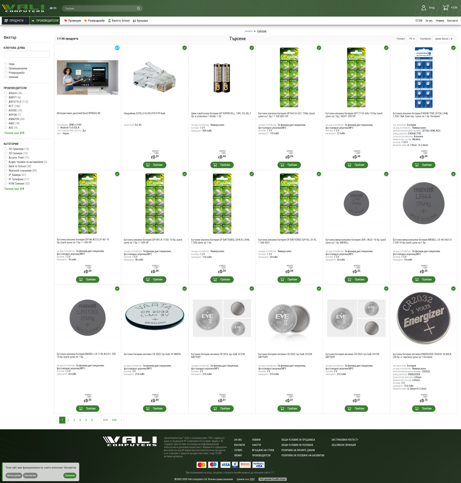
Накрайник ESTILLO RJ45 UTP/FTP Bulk (144, 113)
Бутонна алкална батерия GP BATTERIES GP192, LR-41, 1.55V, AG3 (287, 241)
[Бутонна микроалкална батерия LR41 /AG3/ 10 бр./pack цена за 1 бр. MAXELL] (356, 203)
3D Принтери (19, 149)
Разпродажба (16, 72)
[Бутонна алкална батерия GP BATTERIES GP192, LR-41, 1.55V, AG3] (289, 203)
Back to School (20, 166)
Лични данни (14, 475)
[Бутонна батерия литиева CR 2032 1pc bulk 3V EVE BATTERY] (289, 318)
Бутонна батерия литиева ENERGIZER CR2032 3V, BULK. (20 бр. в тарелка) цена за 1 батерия (422, 356)
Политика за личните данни (298, 450)
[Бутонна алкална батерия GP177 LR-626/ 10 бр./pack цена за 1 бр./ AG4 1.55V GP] (356, 77)
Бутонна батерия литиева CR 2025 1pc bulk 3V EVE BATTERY (352, 356)
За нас (429, 20)
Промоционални (18, 68)
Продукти (16, 20)
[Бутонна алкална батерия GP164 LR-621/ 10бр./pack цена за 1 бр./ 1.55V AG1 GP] (289, 77)
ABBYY (15, 97)
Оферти (256, 445)
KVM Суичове (19, 183)
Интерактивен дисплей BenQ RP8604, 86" (79, 113)
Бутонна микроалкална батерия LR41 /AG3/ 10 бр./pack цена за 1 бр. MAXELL (356, 241)
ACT (14, 106)
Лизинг (238, 455)
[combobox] (102, 8)
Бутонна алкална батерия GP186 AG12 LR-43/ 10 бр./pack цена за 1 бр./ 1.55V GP (83, 241)
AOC (13, 127)
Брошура (142, 20)
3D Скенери (18, 153)
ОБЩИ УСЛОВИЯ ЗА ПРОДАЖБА (298, 439)
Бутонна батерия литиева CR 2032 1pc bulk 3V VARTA (152, 354)
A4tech (15, 93)
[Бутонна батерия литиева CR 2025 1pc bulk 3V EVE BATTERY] (356, 318)
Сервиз (238, 450)
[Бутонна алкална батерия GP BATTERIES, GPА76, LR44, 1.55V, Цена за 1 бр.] (222, 203)
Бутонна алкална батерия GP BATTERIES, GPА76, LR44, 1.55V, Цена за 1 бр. (220, 241)
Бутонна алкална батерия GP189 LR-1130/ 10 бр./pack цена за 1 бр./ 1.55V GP (153, 241)
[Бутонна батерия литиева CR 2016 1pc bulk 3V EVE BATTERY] (222, 318)
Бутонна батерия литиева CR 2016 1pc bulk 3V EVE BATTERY (218, 356)
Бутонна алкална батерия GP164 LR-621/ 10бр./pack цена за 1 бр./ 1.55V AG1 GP (286, 115)
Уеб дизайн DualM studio (273, 479)
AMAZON (16, 119)
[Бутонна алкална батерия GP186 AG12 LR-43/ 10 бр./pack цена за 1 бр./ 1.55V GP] (87, 203)
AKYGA (15, 114)
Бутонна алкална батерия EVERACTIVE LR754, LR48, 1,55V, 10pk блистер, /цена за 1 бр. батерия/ (420, 115)
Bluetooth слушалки (23, 170)
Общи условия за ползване (297, 445)
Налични (13, 77)
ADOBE (15, 110)
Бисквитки (30, 475)
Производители (261, 455)
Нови (11, 64)
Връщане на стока (263, 450)
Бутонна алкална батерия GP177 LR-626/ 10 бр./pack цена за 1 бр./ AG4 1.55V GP (354, 115)
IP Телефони (19, 179)
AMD (14, 123)
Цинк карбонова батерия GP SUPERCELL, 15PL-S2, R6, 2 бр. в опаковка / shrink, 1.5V (221, 115)
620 (114, 420)
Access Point (19, 157)
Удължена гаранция (344, 445)
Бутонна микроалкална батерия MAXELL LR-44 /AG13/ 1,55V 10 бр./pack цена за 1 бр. (422, 241)
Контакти (452, 20)
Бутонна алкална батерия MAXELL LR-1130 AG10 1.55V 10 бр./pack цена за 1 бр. (86, 355)
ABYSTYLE (18, 101)
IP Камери (17, 175)
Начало (249, 31)
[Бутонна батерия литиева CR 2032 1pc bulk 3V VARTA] (154, 318)
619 (105, 420)
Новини (440, 20)
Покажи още (14, 133)
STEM (418, 20)
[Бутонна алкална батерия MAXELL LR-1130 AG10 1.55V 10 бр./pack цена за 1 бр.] (87, 318)
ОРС (273, 472)
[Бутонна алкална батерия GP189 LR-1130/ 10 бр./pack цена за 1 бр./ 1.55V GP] (154, 203)
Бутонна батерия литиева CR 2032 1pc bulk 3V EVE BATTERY (285, 356)
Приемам (70, 475)
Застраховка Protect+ (345, 439)
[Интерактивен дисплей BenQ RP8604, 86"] (87, 77)
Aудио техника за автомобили (28, 162)
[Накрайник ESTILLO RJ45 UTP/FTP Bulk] (154, 77)
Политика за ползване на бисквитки (302, 455)
